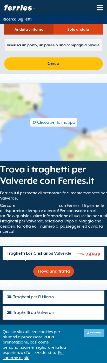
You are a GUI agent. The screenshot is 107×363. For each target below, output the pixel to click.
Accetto (94, 333)
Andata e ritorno (29, 29)
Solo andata (78, 29)
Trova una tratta (53, 271)
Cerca (53, 63)
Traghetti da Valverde (33, 312)
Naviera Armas (21, 263)
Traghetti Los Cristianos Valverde (39, 253)
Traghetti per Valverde (37, 205)
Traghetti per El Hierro (33, 297)
